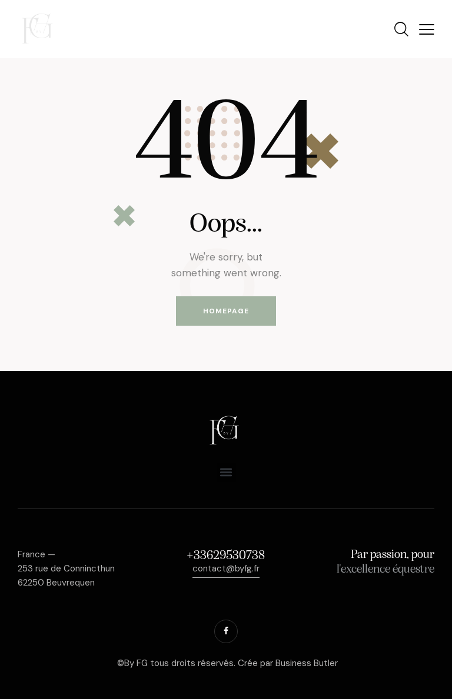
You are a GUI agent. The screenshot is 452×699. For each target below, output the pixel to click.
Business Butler (306, 663)
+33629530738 (226, 556)
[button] (226, 472)
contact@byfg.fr (226, 568)
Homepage (226, 311)
